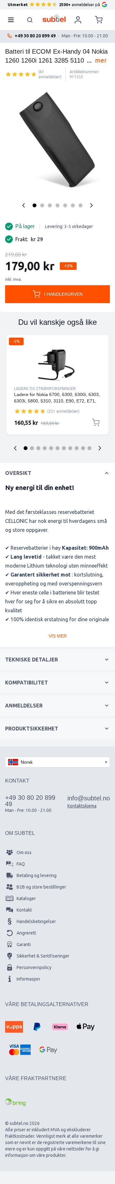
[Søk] (30, 20)
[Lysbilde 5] (51, 448)
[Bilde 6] (73, 205)
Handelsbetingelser (36, 921)
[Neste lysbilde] (100, 448)
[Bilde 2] (42, 205)
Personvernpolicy (34, 967)
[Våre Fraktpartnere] (15, 1102)
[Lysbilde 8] (70, 448)
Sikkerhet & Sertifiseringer (43, 956)
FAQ (21, 864)
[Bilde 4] (57, 205)
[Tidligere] (24, 205)
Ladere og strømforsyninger (45, 388)
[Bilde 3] (50, 205)
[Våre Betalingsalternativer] (14, 1027)
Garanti (24, 944)
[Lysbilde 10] (83, 448)
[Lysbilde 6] (57, 448)
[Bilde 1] (34, 205)
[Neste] (91, 205)
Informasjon (28, 979)
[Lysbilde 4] (45, 448)
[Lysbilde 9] (76, 448)
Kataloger (26, 898)
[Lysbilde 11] (89, 448)
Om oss (24, 852)
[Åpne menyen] (12, 19)
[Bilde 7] (80, 205)
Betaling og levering (37, 875)
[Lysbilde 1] (25, 448)
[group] (21, 74)
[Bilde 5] (65, 205)
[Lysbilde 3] (38, 448)
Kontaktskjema (81, 805)
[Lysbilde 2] (32, 448)
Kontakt (24, 910)
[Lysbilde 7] (64, 448)
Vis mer (58, 635)
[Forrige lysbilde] (15, 448)
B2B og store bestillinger (41, 887)
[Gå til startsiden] (54, 18)
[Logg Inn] (78, 20)
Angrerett (26, 933)
